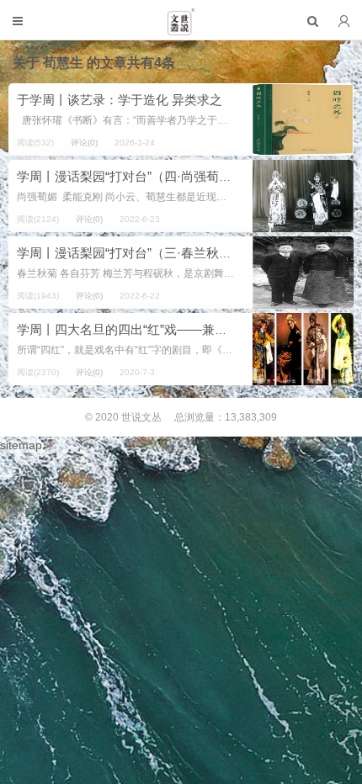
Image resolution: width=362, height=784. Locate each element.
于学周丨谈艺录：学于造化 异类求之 (119, 100)
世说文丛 (141, 417)
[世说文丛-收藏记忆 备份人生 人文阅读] (181, 28)
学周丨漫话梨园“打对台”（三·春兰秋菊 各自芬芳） (157, 253)
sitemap (21, 445)
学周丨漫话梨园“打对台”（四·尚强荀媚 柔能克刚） (157, 176)
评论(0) (84, 142)
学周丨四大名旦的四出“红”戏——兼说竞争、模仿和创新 (172, 329)
